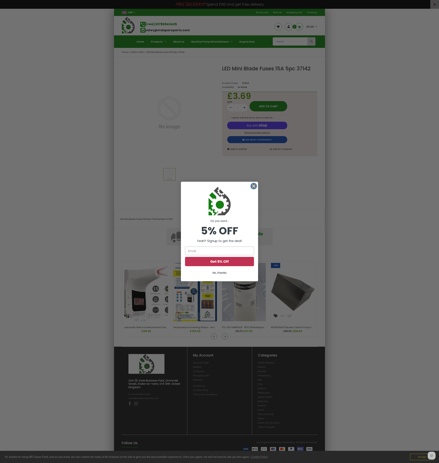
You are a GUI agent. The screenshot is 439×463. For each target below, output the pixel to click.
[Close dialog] (254, 186)
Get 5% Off (219, 261)
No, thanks (219, 273)
